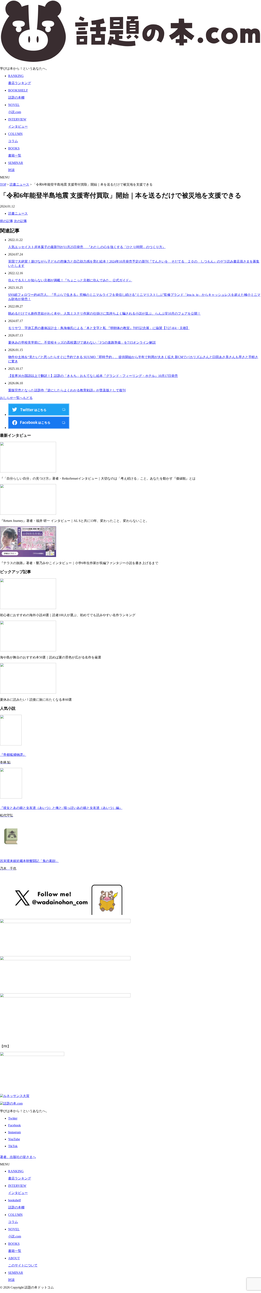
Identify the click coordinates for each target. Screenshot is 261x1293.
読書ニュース (18, 213)
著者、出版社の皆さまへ (18, 1157)
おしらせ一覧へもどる (16, 398)
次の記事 (20, 221)
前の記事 (6, 221)
